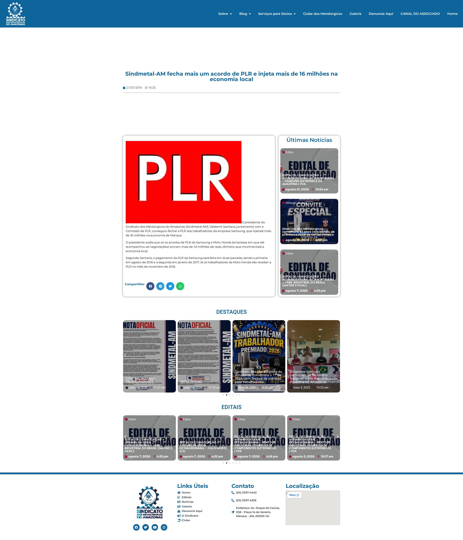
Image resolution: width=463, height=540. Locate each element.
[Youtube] (155, 527)
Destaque (291, 202)
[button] (150, 286)
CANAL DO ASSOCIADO (420, 14)
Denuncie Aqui (381, 14)
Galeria (355, 14)
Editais (289, 152)
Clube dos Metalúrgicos (322, 14)
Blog (243, 14)
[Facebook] (136, 527)
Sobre (223, 14)
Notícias (302, 202)
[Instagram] (164, 527)
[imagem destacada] (149, 356)
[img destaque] (309, 170)
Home (452, 14)
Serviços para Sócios (275, 14)
